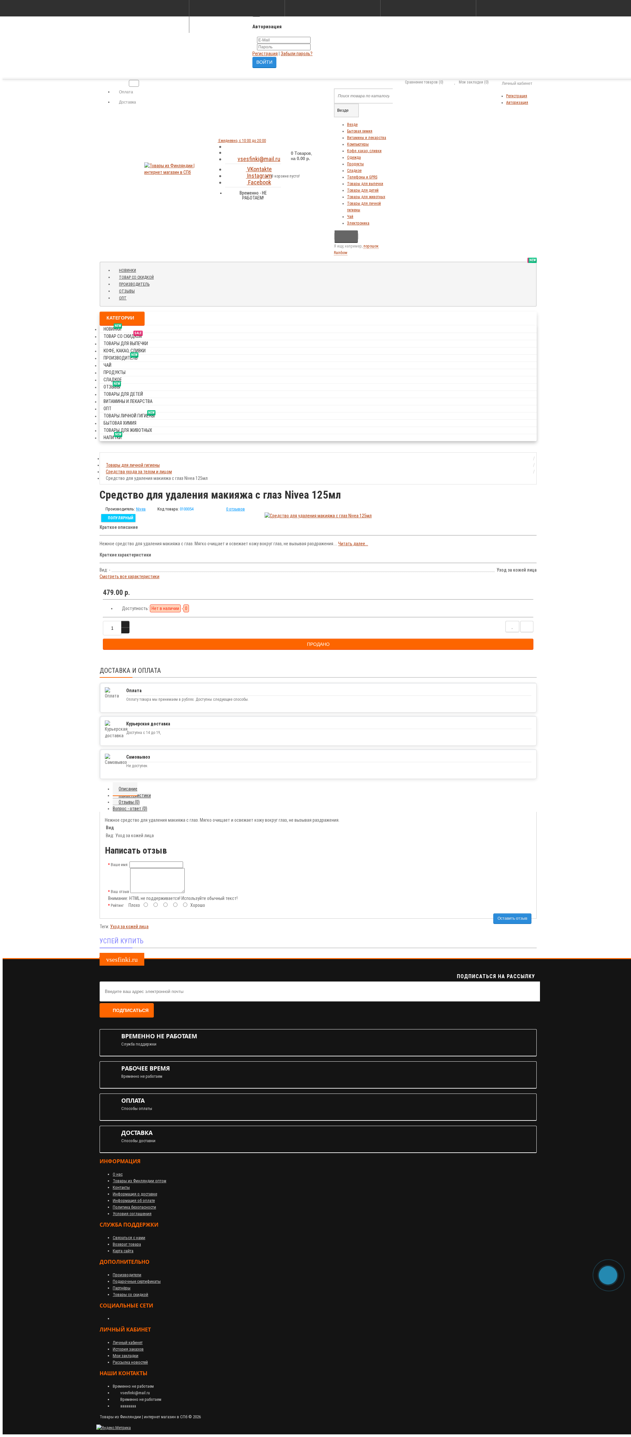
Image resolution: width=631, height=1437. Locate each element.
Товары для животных (366, 197)
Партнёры (121, 1287)
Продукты (355, 164)
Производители (127, 1274)
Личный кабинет (128, 1342)
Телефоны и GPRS (362, 177)
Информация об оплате (134, 1200)
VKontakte (259, 169)
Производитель (136, 284)
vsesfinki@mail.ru (259, 158)
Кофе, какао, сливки (364, 151)
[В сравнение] (526, 626)
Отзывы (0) (129, 802)
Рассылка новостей (130, 1362)
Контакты (121, 1187)
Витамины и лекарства (366, 137)
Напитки (113, 436)
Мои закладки (125, 1355)
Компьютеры (358, 144)
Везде (352, 124)
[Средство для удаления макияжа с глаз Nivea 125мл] (318, 515)
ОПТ (123, 298)
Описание (128, 788)
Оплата (125, 92)
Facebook (259, 182)
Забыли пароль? (297, 53)
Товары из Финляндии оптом (139, 1180)
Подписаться (131, 1010)
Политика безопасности (134, 1207)
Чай (350, 216)
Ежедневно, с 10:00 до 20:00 (242, 140)
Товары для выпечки (365, 183)
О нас (118, 1174)
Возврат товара (127, 1244)
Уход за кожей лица (129, 926)
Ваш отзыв (120, 891)
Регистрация (265, 53)
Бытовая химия (359, 131)
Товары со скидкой (130, 1294)
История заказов (128, 1349)
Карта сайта (123, 1250)
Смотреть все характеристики (129, 576)
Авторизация (517, 102)
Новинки (130, 270)
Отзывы (129, 291)
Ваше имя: (120, 864)
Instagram (259, 175)
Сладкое (354, 170)
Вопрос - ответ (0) (130, 808)
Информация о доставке (135, 1193)
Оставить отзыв (512, 918)
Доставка (127, 102)
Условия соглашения (132, 1213)
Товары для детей (363, 190)
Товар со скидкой (139, 277)
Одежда (354, 157)
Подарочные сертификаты (137, 1281)
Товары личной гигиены (129, 414)
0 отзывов (235, 508)
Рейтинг (117, 905)
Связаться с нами (129, 1237)
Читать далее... (353, 543)
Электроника (358, 223)
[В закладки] (512, 626)
